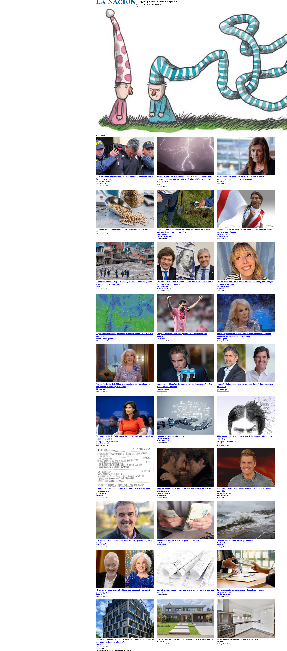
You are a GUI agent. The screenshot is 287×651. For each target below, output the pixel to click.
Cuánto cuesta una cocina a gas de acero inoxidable (237, 639)
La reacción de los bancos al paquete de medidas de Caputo (241, 590)
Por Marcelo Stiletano (163, 493)
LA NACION (139, 6)
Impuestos (99, 495)
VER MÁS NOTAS (100, 648)
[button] (125, 156)
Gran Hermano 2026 (223, 495)
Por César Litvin (101, 493)
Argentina (220, 544)
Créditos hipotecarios (223, 594)
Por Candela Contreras (224, 592)
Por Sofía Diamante (162, 286)
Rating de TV (100, 594)
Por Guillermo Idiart (163, 389)
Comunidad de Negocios (164, 236)
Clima (158, 184)
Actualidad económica (164, 288)
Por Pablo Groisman (163, 438)
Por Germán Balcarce (223, 234)
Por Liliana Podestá (223, 286)
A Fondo (219, 443)
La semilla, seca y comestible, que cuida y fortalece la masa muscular (124, 229)
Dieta (98, 232)
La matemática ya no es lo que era (170, 436)
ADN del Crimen (101, 183)
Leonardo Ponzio (222, 236)
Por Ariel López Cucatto (224, 493)
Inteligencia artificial (163, 440)
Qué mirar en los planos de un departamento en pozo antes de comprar (185, 590)
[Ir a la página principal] (116, 3)
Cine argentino (161, 495)
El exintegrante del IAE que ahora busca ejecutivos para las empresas (124, 541)
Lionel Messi (161, 339)
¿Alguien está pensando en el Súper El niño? (235, 541)
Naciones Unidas (162, 391)
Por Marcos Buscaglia (223, 543)
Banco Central (161, 544)
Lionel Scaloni (100, 544)
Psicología (220, 181)
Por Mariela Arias (162, 234)
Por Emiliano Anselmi (163, 543)
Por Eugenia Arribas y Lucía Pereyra (227, 441)
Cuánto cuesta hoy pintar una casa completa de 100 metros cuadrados (185, 639)
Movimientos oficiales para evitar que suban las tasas (178, 541)
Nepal (98, 286)
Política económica (223, 391)
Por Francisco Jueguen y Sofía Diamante (108, 441)
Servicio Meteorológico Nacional (106, 339)
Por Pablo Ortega (222, 389)
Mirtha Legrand (222, 339)
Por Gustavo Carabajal (103, 181)
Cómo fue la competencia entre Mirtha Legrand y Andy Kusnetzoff (123, 590)
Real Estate (160, 592)
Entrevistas (220, 288)
